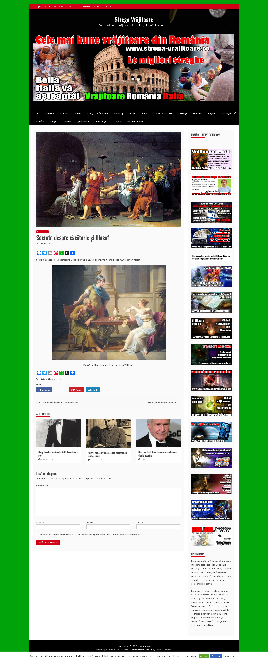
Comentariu (42, 485)
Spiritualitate (83, 121)
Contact (112, 6)
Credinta (64, 113)
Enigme (212, 113)
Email (89, 522)
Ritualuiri (67, 121)
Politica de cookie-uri (57, 6)
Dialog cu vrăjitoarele (97, 113)
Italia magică (102, 121)
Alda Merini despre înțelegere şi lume (60, 402)
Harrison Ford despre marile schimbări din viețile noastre (157, 453)
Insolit (133, 113)
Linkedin (94, 389)
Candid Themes (163, 649)
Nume (40, 522)
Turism (117, 121)
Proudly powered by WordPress (112, 649)
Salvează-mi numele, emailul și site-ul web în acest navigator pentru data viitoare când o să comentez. (89, 534)
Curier (78, 113)
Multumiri (197, 113)
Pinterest (77, 389)
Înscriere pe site (100, 6)
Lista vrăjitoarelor (165, 113)
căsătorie (43, 379)
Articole (48, 113)
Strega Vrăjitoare (134, 19)
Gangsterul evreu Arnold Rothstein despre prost (58, 453)
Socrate (57, 379)
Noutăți (40, 121)
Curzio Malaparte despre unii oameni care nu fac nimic (107, 454)
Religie (53, 121)
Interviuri (146, 113)
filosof (50, 379)
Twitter (61, 389)
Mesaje (183, 113)
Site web (140, 522)
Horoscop (119, 113)
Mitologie (226, 113)
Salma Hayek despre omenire (161, 402)
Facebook (45, 389)
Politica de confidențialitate (80, 6)
